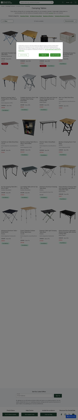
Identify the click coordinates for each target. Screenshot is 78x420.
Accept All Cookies (55, 55)
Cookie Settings (23, 55)
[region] (39, 50)
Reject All (44, 55)
